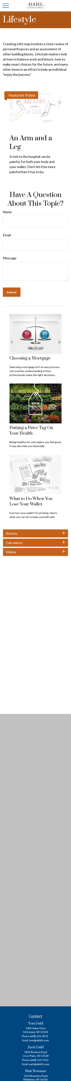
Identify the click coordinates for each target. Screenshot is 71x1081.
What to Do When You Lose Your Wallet (30, 501)
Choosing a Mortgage (30, 358)
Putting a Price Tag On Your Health (31, 430)
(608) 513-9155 (39, 1060)
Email (7, 235)
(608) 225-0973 (39, 1036)
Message (9, 258)
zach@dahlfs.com (39, 1064)
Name (7, 212)
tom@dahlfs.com (39, 1040)
